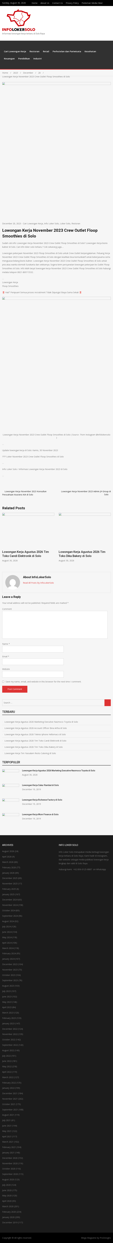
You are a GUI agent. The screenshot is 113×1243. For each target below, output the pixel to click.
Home (35, 3)
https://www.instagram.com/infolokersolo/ (110, 3)
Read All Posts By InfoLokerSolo (38, 582)
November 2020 (10, 1163)
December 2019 (10, 1222)
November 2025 (10, 883)
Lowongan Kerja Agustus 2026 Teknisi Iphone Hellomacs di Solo (35, 734)
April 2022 (7, 1071)
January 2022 (8, 1088)
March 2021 (8, 1141)
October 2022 (8, 1039)
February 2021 (9, 1147)
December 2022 (10, 1028)
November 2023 (10, 969)
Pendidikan (24, 58)
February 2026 (9, 867)
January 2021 (8, 1152)
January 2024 (8, 958)
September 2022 (10, 1045)
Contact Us (57, 3)
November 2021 (10, 1098)
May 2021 (7, 1131)
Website (6, 669)
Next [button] (107, 541)
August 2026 (8, 851)
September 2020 (10, 1174)
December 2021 (10, 1093)
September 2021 (10, 1109)
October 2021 (8, 1104)
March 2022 (8, 1077)
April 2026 (7, 856)
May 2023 (7, 1002)
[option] (28, 537)
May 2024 (7, 937)
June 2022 (7, 1061)
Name (6, 643)
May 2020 (7, 1195)
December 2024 (10, 899)
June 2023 (7, 996)
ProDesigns (105, 1237)
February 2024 (9, 953)
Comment (7, 609)
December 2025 (10, 878)
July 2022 (6, 1055)
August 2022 (8, 1050)
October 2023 (8, 975)
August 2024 (8, 921)
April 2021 (7, 1136)
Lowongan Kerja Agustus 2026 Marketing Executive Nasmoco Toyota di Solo (41, 721)
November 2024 (10, 905)
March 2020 (8, 1206)
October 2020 (8, 1168)
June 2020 (7, 1190)
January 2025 (8, 894)
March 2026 (8, 862)
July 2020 (6, 1184)
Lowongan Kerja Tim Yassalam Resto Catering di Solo (30, 753)
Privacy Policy (72, 3)
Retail (46, 51)
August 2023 (8, 985)
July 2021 (6, 1120)
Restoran (34, 51)
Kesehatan (90, 51)
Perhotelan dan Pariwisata (67, 51)
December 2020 (10, 1158)
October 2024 (8, 910)
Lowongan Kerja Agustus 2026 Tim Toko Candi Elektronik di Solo (35, 740)
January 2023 (8, 1023)
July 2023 (6, 991)
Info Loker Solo (51, 223)
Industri (37, 58)
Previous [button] (5, 541)
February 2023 (9, 1018)
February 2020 (9, 1211)
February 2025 (9, 889)
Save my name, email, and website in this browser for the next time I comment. (43, 681)
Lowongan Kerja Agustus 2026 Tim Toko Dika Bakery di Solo (33, 747)
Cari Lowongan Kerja (15, 51)
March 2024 (8, 948)
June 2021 (7, 1125)
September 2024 (10, 915)
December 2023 (10, 964)
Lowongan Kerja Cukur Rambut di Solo (40, 785)
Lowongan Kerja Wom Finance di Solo (40, 814)
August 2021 (8, 1114)
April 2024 (7, 942)
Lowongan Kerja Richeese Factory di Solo (42, 800)
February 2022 (9, 1082)
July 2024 (6, 926)
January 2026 (8, 872)
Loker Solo (65, 223)
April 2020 (7, 1201)
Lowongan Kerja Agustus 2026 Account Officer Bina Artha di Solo (35, 728)
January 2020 (8, 1217)
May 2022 (7, 1066)
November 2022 (10, 1034)
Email (5, 656)
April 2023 (7, 1007)
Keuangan (9, 58)
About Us (44, 3)
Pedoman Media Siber (92, 3)
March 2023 (8, 1012)
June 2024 (7, 932)
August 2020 (8, 1179)
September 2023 (10, 980)
